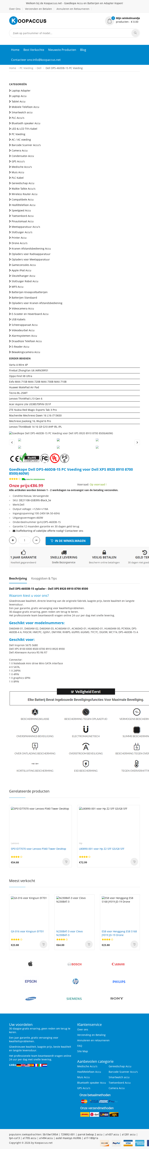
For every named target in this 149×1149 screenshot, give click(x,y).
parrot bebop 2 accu (90, 1134)
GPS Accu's (18, 161)
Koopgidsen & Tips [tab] (44, 578)
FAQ (79, 1045)
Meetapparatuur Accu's (26, 226)
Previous (12, 442)
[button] (122, 20)
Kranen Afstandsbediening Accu (31, 248)
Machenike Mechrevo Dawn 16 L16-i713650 (35, 415)
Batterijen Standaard (24, 297)
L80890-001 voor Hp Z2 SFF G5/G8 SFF (101, 848)
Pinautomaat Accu (23, 221)
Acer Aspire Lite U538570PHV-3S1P (30, 404)
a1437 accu (112, 1134)
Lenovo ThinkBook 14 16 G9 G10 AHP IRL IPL (35, 426)
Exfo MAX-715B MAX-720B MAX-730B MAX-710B (38, 381)
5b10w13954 (50, 1134)
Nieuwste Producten (62, 50)
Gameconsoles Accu (24, 265)
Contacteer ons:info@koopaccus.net (36, 60)
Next (137, 442)
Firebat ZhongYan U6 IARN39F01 (28, 370)
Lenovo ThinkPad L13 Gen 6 (25, 398)
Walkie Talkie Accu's (23, 188)
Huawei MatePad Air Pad (24, 387)
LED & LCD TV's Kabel (24, 128)
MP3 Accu (17, 286)
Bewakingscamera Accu (26, 352)
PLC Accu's (18, 117)
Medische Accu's (22, 167)
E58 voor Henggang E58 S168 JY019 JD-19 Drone (119, 933)
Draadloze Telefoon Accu (27, 341)
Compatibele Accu (23, 199)
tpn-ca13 (14, 1138)
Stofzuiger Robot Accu (25, 281)
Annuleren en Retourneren (73, 9)
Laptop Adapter (21, 90)
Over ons (82, 1029)
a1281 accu (129, 1134)
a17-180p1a (91, 1138)
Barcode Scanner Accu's (26, 145)
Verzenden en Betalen (38, 9)
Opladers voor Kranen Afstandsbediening (37, 303)
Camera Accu (20, 150)
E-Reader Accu (20, 346)
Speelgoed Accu (21, 210)
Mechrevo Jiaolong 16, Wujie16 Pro (30, 421)
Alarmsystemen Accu (24, 335)
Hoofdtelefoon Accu (23, 205)
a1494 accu (46, 1138)
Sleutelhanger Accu (23, 275)
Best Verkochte (33, 50)
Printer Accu (19, 237)
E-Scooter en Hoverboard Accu (30, 314)
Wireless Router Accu (24, 194)
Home (15, 50)
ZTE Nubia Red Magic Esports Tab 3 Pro (33, 410)
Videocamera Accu (23, 308)
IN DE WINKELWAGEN (70, 541)
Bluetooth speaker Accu (26, 123)
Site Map (82, 1051)
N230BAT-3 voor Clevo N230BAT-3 (69, 933)
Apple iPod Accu (21, 270)
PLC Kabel (18, 177)
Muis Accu (18, 172)
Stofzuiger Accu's (22, 232)
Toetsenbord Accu (23, 216)
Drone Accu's (19, 243)
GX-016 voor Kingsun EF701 (27, 931)
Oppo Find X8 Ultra (20, 376)
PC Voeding (26, 68)
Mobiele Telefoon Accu (25, 107)
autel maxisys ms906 (68, 1138)
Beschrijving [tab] (18, 578)
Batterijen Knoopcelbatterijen (30, 292)
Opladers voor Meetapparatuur (31, 259)
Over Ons (15, 9)
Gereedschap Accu (23, 183)
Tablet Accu (18, 101)
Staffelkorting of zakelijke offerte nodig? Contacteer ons (49, 530)
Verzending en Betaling (91, 1035)
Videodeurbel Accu (23, 330)
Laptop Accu (19, 96)
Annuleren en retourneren (93, 1040)
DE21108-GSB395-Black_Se (35, 500)
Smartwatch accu (22, 112)
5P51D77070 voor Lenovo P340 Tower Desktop (38, 848)
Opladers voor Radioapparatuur (31, 254)
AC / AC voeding (21, 139)
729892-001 (68, 1134)
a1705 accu (29, 1138)
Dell (39, 68)
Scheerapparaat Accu (25, 325)
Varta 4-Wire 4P (18, 364)
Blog (83, 50)
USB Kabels (18, 319)
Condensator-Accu (23, 156)
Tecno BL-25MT (18, 393)
